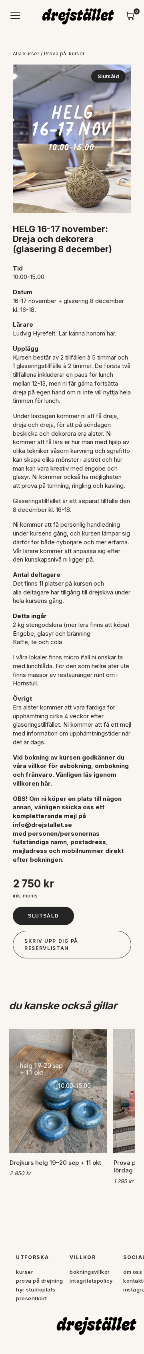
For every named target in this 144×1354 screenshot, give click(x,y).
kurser (24, 1272)
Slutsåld (43, 916)
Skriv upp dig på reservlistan (51, 944)
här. (111, 333)
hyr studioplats (36, 1289)
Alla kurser (26, 54)
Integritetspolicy (91, 1280)
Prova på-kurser (64, 54)
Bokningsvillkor (90, 1272)
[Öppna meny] (15, 15)
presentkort (31, 1298)
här (45, 783)
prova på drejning (39, 1280)
